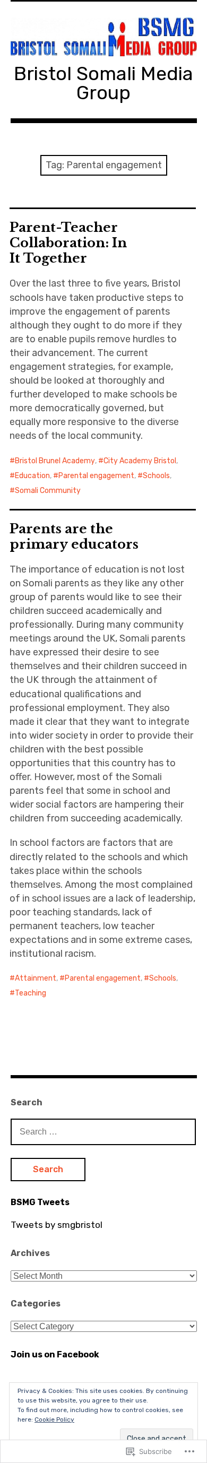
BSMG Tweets (40, 1202)
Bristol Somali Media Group (103, 83)
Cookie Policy (54, 1419)
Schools (156, 475)
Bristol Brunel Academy (55, 460)
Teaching (30, 993)
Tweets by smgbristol (56, 1224)
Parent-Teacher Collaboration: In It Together (68, 243)
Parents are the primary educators (74, 536)
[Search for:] (103, 1131)
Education (32, 475)
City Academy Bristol (140, 460)
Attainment (35, 978)
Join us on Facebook (55, 1354)
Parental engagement (96, 475)
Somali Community (48, 490)
